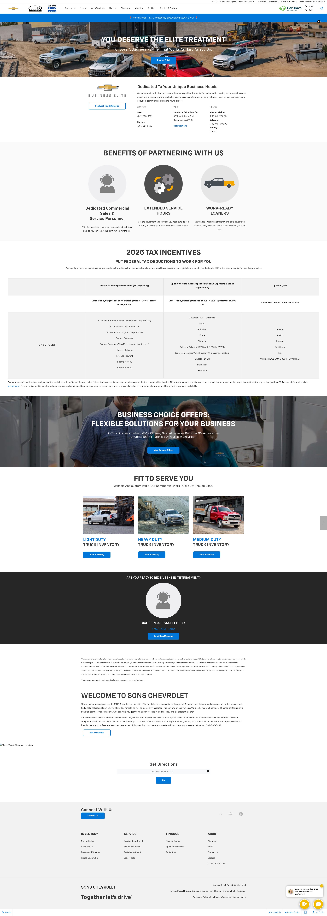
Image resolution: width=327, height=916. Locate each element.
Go (163, 780)
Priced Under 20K (89, 858)
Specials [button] (69, 8)
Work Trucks (87, 847)
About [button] (138, 8)
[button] (322, 8)
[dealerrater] (230, 814)
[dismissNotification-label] (321, 886)
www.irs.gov (14, 386)
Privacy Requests (192, 891)
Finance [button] (124, 8)
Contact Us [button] (92, 816)
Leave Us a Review (216, 864)
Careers (211, 858)
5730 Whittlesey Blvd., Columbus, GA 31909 (277, 2)
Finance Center (173, 841)
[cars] (220, 814)
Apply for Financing (175, 847)
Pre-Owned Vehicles (90, 852)
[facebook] (241, 814)
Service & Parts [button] (167, 8)
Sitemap (217, 891)
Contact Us (213, 852)
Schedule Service (132, 847)
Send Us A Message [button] (163, 636)
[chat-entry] (304, 904)
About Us (212, 841)
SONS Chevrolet (238, 885)
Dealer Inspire (239, 897)
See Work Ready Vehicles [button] (107, 106)
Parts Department (132, 852)
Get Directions (180, 126)
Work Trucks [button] (97, 8)
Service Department (133, 841)
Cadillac (151, 8)
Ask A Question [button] (96, 733)
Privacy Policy (176, 891)
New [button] (82, 8)
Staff (210, 847)
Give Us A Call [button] (163, 60)
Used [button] (112, 8)
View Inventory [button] (97, 555)
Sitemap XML (229, 891)
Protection (171, 852)
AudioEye (241, 891)
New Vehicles (87, 841)
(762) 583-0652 (163, 629)
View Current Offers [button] (163, 450)
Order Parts (129, 858)
